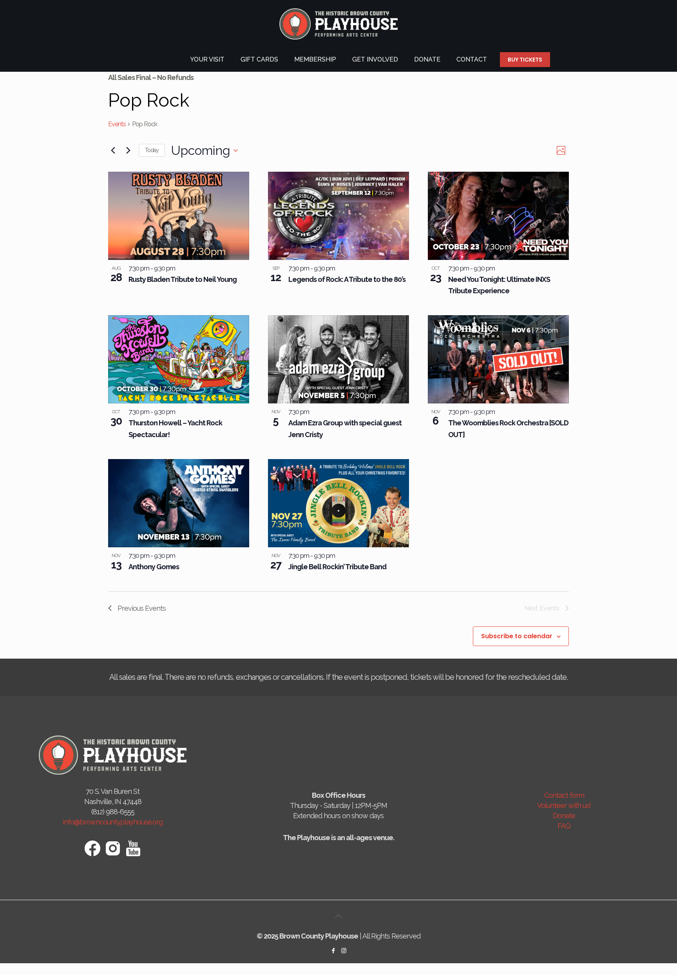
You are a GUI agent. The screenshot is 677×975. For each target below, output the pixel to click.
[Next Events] (128, 150)
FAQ (564, 826)
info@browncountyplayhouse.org (113, 822)
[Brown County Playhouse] (338, 23)
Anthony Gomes (154, 567)
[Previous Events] (113, 150)
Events (117, 124)
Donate (564, 816)
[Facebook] (333, 950)
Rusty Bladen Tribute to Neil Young (183, 279)
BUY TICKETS (525, 60)
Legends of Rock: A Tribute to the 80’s (346, 279)
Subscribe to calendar (516, 636)
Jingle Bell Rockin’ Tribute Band (337, 567)
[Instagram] (344, 950)
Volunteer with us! (564, 805)
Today (152, 150)
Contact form (564, 795)
